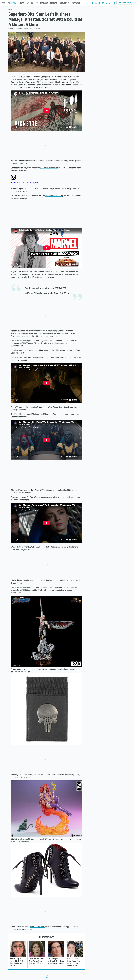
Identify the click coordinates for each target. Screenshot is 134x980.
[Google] (107, 3)
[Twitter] (96, 3)
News (10, 10)
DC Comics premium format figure (57, 839)
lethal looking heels (37, 927)
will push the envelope (47, 357)
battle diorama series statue (69, 669)
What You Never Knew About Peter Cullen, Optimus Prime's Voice (74, 962)
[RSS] (110, 3)
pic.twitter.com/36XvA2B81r (54, 288)
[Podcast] (115, 3)
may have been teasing (54, 196)
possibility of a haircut (49, 168)
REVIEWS (53, 3)
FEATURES (76, 3)
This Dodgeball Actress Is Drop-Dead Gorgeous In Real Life (56, 961)
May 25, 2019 (62, 293)
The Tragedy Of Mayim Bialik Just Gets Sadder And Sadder (16, 962)
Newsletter (126, 3)
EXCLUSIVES (64, 3)
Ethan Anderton (16, 28)
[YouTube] (99, 3)
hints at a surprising (71, 414)
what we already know (66, 497)
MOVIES (30, 3)
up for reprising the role (68, 274)
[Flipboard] (103, 3)
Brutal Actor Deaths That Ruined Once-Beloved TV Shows (36, 961)
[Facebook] (92, 3)
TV (37, 3)
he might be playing (41, 580)
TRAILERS (44, 3)
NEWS (22, 3)
